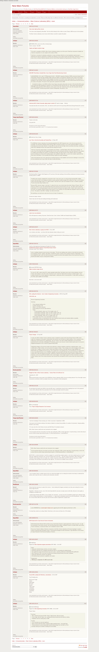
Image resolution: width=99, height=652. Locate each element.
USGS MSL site (32, 296)
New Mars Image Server (73, 9)
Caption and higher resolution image (36, 48)
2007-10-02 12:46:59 (33, 484)
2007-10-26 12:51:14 (33, 603)
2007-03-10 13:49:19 (33, 40)
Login (44, 12)
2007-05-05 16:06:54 (33, 117)
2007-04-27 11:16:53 (33, 70)
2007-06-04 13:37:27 (33, 210)
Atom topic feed (83, 645)
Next (32, 23)
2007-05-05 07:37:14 (33, 100)
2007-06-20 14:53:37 (33, 227)
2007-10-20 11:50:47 (33, 539)
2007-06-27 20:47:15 (33, 243)
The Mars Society (27, 9)
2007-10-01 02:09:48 (33, 444)
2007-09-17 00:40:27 (33, 331)
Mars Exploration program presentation (43, 544)
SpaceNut (15, 26)
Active (79, 14)
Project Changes (32, 334)
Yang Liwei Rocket (18, 117)
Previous (17, 23)
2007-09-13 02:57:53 (33, 291)
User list (20, 12)
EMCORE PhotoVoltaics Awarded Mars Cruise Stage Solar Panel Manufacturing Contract (48, 73)
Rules (26, 12)
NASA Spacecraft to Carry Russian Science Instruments (41, 520)
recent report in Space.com (47, 507)
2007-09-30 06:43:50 (33, 401)
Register (39, 12)
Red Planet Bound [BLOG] (39, 9)
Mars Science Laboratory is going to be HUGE (39, 229)
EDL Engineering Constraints (41, 608)
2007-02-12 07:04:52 (33, 26)
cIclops (15, 40)
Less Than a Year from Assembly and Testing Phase (40, 140)
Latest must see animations (35, 213)
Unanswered (84, 14)
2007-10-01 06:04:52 (33, 470)
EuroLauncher (17, 370)
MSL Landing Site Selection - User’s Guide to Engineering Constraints (44, 293)
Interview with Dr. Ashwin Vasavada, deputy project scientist (42, 103)
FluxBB (85, 647)
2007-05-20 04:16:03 (33, 133)
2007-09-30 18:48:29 (33, 418)
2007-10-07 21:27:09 (33, 504)
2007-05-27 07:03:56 (33, 171)
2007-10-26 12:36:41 (33, 572)
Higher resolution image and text (36, 269)
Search (32, 12)
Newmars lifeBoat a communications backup (56, 9)
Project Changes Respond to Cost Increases (41, 406)
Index (14, 12)
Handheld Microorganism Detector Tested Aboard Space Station (42, 247)
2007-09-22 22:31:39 (33, 385)
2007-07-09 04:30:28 (33, 264)
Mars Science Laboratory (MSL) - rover (43, 21)
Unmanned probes (23, 21)
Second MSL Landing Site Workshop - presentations (40, 574)
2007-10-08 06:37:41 (33, 517)
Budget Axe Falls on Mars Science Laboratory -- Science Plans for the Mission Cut (46, 372)
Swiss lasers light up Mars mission (36, 29)
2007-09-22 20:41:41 (33, 369)
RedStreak (16, 484)
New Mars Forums (20, 6)
